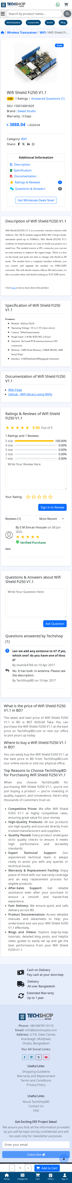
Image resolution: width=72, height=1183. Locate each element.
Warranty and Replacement (36, 1076)
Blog (63, 22)
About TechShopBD (36, 1102)
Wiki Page (15, 390)
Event (50, 22)
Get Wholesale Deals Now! (36, 200)
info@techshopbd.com (40, 1030)
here (13, 287)
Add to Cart (49, 1168)
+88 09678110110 (41, 1026)
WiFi (43, 32)
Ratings (22, 99)
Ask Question (55, 624)
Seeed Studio (27, 111)
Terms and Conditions (36, 1080)
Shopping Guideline (36, 1072)
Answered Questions (48, 99)
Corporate (33, 22)
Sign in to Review (52, 507)
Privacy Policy (36, 1085)
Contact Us (36, 1106)
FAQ (36, 1110)
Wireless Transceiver (22, 32)
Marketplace (13, 22)
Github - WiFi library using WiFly (30, 394)
